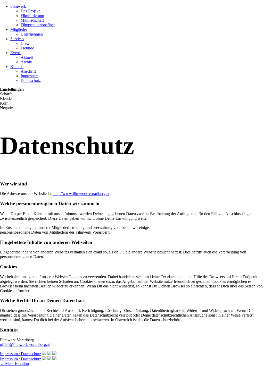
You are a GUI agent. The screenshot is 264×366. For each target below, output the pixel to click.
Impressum (29, 76)
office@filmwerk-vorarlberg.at (25, 344)
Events (15, 52)
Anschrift (28, 71)
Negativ (6, 108)
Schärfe (6, 94)
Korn (4, 103)
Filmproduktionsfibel (38, 25)
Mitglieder (18, 29)
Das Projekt (30, 11)
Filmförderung (32, 15)
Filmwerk (18, 6)
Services (17, 39)
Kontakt (16, 66)
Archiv (26, 62)
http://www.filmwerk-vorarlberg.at (81, 193)
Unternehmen (32, 34)
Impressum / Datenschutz (20, 354)
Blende (6, 98)
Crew (25, 43)
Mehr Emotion (14, 363)
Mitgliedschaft (32, 20)
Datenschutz (31, 80)
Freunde (27, 48)
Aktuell (27, 57)
